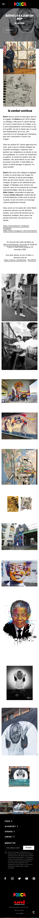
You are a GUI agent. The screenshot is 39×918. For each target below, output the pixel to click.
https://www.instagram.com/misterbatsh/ (20, 231)
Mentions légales (19, 910)
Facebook (7, 228)
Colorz (21, 913)
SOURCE (32, 260)
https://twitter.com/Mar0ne (15, 260)
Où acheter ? (10, 827)
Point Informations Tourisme (15, 245)
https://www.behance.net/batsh (16, 226)
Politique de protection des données (18, 907)
